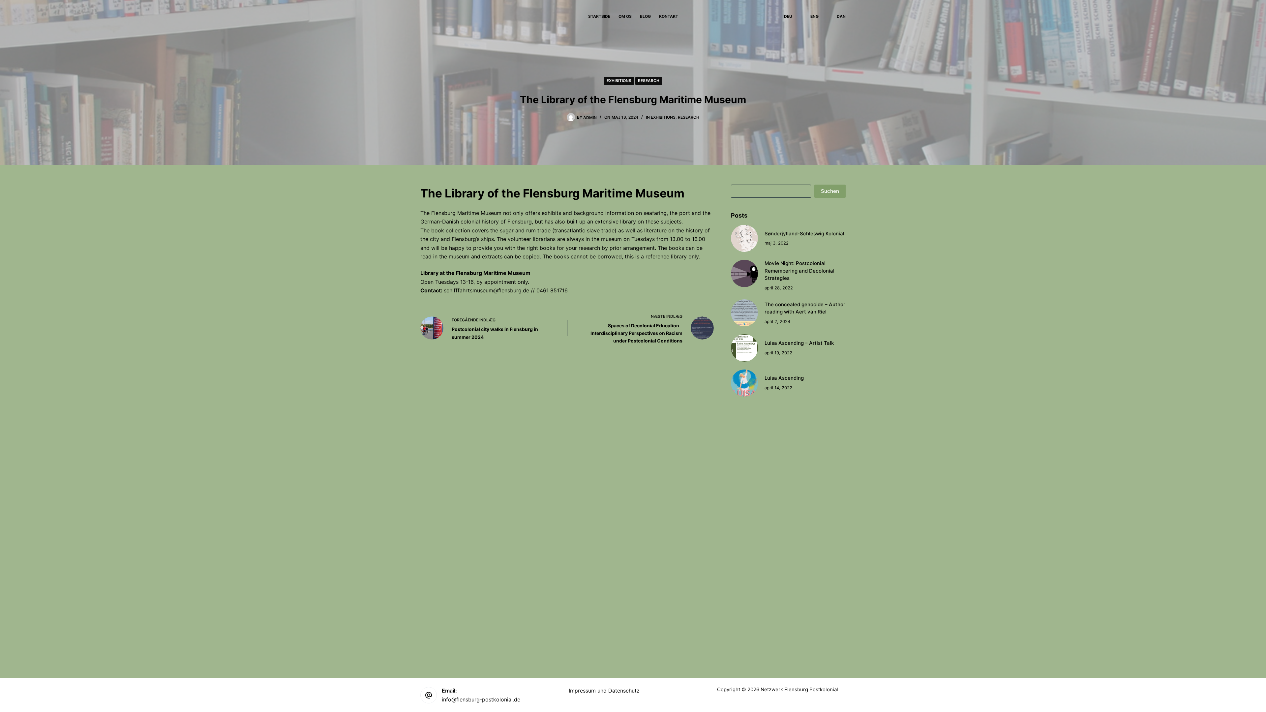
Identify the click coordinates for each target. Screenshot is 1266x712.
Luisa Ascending (784, 378)
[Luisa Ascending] (744, 383)
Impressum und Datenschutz (604, 690)
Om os (625, 16)
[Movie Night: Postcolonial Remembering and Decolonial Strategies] (744, 273)
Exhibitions (619, 80)
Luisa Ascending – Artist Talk (799, 343)
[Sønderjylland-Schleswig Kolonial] (744, 238)
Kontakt (668, 16)
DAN (841, 16)
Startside (599, 16)
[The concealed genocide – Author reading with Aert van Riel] (744, 312)
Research (648, 80)
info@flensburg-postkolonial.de (481, 699)
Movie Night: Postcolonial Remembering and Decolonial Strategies (799, 270)
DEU (788, 16)
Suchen (830, 191)
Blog (645, 16)
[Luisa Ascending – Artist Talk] (744, 347)
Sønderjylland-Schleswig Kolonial (804, 233)
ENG (814, 16)
